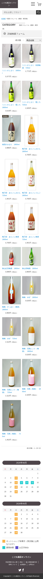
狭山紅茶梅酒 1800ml (10, 268)
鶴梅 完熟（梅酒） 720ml (11, 435)
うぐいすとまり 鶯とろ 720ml (31, 103)
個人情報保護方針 (31, 562)
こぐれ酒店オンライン (8, 4)
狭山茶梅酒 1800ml (30, 268)
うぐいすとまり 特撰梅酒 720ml (31, 66)
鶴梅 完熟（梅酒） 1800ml (31, 390)
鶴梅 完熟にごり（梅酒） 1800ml (30, 350)
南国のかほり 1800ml (10, 144)
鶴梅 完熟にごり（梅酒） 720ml (10, 391)
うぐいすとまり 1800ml (11, 72)
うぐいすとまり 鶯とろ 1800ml (11, 106)
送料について (13, 564)
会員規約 (23, 564)
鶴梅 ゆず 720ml (9, 338)
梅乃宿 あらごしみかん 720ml (11, 194)
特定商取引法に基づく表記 (14, 562)
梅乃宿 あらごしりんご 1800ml (31, 194)
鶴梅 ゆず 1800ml (30, 297)
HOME (3, 19)
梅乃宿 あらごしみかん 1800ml (31, 150)
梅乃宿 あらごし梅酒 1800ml (11, 238)
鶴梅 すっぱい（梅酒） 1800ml (11, 308)
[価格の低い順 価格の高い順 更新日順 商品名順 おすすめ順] (34, 40)
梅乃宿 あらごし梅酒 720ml (31, 238)
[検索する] (38, 12)
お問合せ (31, 564)
